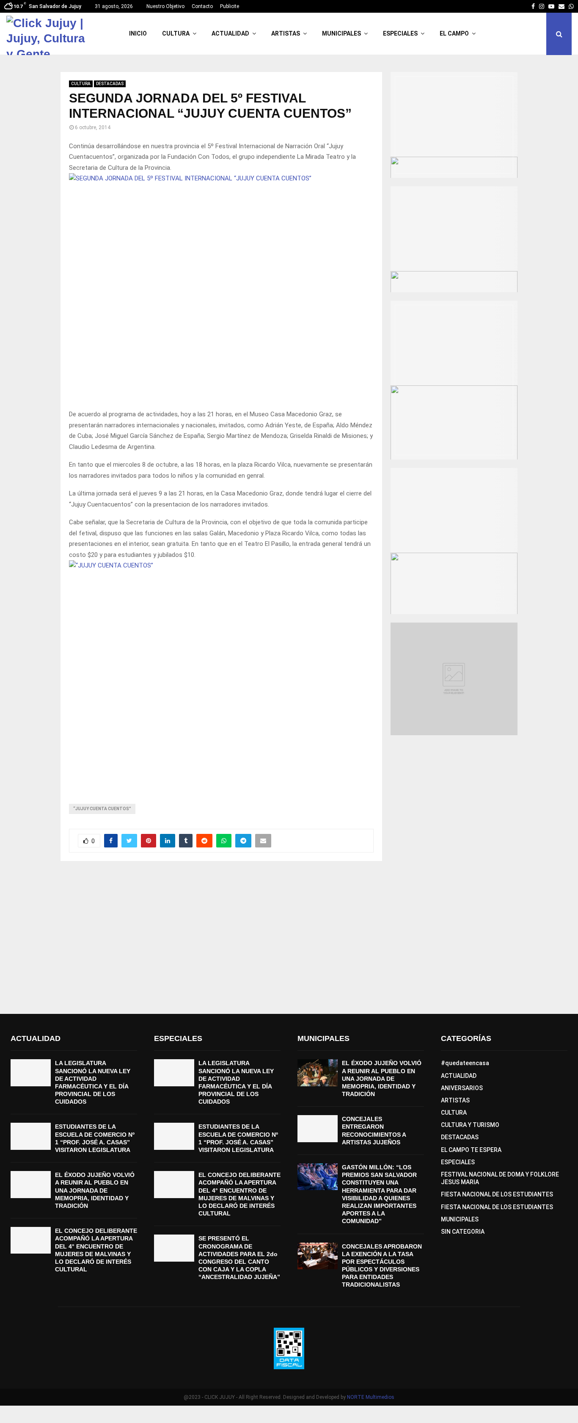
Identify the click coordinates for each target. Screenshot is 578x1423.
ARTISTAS (285, 33)
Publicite (229, 6)
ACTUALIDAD (230, 33)
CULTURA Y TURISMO (470, 1124)
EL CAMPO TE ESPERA (471, 1149)
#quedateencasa (465, 1063)
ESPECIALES (400, 33)
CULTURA (176, 33)
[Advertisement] (289, 937)
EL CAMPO (454, 33)
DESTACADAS (110, 83)
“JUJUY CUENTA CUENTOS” (102, 808)
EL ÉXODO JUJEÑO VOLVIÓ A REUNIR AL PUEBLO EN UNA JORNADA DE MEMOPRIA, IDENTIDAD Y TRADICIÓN (95, 1190)
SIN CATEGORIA (462, 1231)
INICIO (138, 33)
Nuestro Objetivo (165, 6)
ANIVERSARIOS (462, 1088)
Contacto (202, 6)
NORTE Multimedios (370, 1397)
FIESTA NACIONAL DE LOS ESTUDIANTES (497, 1194)
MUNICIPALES (341, 33)
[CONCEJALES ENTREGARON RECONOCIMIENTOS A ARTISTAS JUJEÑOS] (317, 1128)
